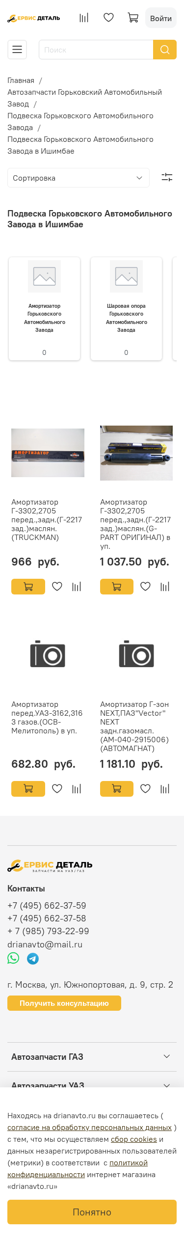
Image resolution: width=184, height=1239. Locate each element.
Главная (20, 80)
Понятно (92, 1212)
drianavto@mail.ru (44, 944)
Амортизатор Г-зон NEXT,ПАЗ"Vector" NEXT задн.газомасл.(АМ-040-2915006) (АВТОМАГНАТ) (134, 726)
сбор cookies (134, 1139)
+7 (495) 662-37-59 (46, 905)
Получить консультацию (64, 1003)
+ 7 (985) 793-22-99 (48, 931)
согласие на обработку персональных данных (89, 1127)
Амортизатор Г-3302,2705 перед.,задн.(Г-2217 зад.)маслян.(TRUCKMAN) (46, 519)
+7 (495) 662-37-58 (46, 918)
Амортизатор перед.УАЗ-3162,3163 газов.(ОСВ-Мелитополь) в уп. (47, 717)
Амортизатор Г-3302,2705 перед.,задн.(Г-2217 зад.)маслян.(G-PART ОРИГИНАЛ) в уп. (135, 524)
